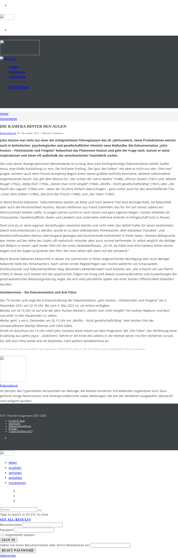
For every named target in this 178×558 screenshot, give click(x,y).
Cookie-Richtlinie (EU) (21, 431)
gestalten (15, 478)
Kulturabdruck (8, 133)
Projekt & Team (17, 420)
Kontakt (13, 428)
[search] (40, 510)
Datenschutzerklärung (20, 426)
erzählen (15, 468)
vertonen (15, 473)
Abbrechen (8, 555)
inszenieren (19, 87)
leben (13, 462)
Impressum (14, 423)
